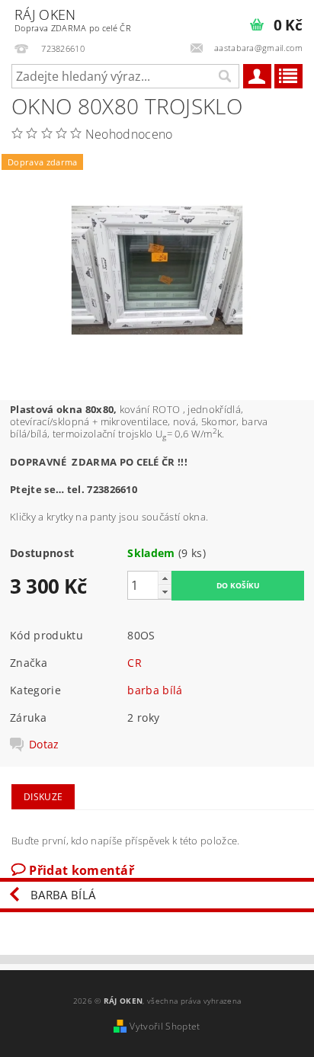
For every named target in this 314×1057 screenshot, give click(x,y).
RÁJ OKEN (72, 19)
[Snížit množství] (164, 592)
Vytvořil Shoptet (165, 1026)
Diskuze (43, 796)
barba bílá (154, 690)
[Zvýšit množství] (164, 578)
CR (134, 662)
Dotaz (44, 744)
